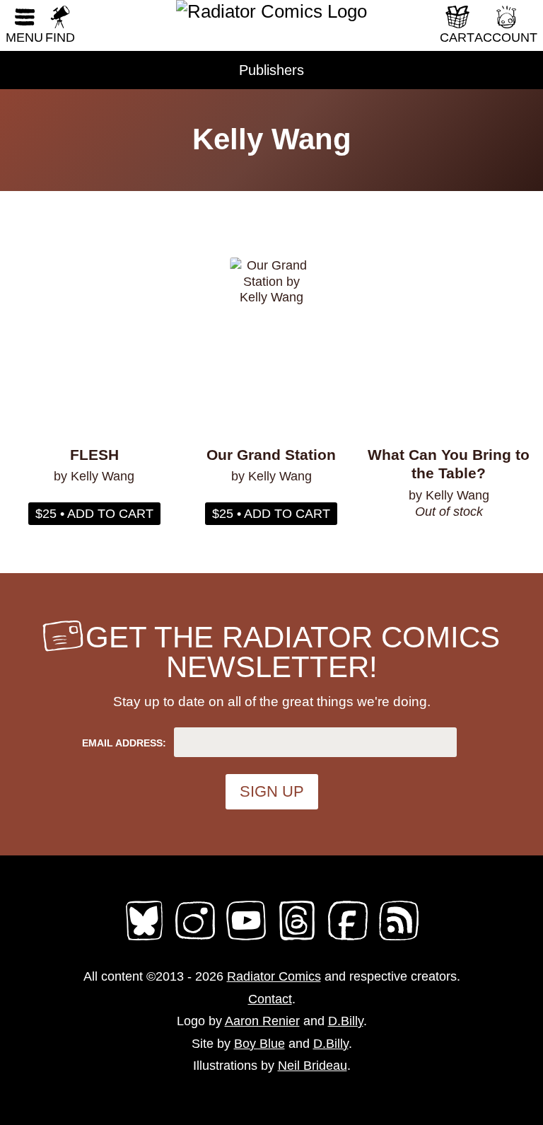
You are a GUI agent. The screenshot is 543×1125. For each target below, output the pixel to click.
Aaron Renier (262, 1021)
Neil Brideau (312, 1065)
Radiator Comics (274, 976)
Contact (270, 999)
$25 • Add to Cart (94, 514)
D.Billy (345, 1021)
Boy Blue (259, 1044)
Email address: (124, 743)
